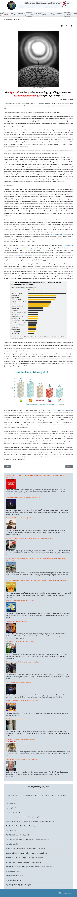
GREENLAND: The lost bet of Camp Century (20, 642)
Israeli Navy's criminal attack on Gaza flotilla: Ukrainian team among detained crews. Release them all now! (36, 559)
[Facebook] (61, 25)
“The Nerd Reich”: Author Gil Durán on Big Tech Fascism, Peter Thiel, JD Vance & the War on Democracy (36, 476)
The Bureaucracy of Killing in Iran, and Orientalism (22, 662)
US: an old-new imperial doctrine (16, 621)
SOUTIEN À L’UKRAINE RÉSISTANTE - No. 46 (20, 601)
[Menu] (7, 14)
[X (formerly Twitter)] (66, 25)
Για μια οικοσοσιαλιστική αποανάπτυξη (59, 234)
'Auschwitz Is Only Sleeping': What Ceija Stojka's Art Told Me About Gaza (29, 538)
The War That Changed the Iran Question (19, 518)
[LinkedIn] (71, 25)
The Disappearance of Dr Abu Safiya (17, 719)
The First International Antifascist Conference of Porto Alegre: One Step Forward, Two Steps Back (38, 580)
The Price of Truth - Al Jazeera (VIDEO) (18, 682)
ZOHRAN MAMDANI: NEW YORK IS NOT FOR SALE (22, 701)
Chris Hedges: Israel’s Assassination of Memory (21, 759)
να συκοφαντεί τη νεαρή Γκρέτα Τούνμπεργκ (27, 255)
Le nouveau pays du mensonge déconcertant (20, 739)
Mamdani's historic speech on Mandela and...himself (23, 497)
